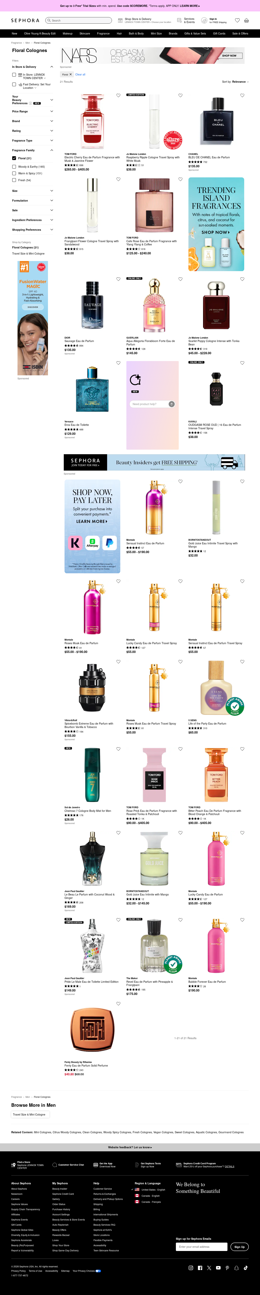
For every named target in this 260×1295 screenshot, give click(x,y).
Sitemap (65, 1270)
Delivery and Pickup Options (108, 1198)
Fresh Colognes (142, 1132)
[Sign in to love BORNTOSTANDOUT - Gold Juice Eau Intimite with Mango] (180, 832)
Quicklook (92, 147)
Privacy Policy (18, 1270)
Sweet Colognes (184, 1132)
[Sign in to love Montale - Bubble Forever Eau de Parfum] (242, 919)
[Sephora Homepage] (25, 20)
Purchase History (61, 1209)
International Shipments (105, 1214)
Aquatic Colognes (206, 1132)
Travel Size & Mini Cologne (28, 253)
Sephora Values (19, 1204)
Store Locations (101, 1235)
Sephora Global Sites (22, 1229)
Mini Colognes (42, 1132)
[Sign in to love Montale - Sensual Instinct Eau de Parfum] (180, 481)
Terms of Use (35, 1270)
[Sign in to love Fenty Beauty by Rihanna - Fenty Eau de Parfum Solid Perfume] (118, 1003)
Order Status (58, 1204)
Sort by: (234, 81)
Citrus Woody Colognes (67, 1132)
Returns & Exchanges (104, 1193)
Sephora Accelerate (21, 1240)
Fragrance (103, 33)
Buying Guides (101, 1219)
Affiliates (15, 1214)
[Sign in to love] (242, 95)
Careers (15, 1198)
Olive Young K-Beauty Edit (40, 33)
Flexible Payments (102, 1240)
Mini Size (156, 33)
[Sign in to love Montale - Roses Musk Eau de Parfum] (118, 581)
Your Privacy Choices (84, 1270)
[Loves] (237, 20)
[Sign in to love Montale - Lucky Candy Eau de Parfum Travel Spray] (180, 581)
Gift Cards (219, 33)
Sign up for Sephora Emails (193, 1239)
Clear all (80, 74)
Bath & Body (136, 33)
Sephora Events (19, 1219)
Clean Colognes (92, 1132)
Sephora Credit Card (63, 1193)
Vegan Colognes (163, 1132)
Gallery (56, 1198)
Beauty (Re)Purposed (22, 1245)
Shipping (98, 1204)
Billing (96, 1209)
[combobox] (78, 20)
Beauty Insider (59, 1188)
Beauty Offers (59, 1229)
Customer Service (102, 1188)
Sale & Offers (240, 33)
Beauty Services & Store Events (68, 1219)
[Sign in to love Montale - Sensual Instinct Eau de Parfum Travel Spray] (242, 581)
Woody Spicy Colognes (117, 1132)
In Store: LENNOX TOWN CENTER (34, 76)
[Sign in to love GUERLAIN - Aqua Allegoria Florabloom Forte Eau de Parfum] (180, 279)
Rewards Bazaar (61, 1235)
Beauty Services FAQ (104, 1224)
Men (28, 42)
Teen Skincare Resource (106, 1250)
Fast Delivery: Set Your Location (37, 86)
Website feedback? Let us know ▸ (130, 1147)
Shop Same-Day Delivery (65, 1250)
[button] (30, 103)
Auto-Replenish (60, 1224)
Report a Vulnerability (22, 1250)
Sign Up (239, 1247)
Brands (173, 33)
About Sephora (19, 1188)
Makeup (68, 33)
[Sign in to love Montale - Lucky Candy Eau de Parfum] (242, 832)
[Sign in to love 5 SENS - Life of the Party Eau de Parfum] (242, 661)
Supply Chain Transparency (25, 1209)
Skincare (85, 33)
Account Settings (61, 1214)
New (14, 33)
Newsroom (16, 1193)
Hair (119, 33)
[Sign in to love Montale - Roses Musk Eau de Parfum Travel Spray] (180, 661)
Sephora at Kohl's (102, 1229)
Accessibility (99, 1245)
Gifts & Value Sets (195, 33)
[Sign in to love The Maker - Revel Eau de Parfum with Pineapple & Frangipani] (180, 919)
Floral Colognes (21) (25, 247)
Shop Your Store (60, 1245)
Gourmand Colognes (231, 1132)
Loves (55, 1240)
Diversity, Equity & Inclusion (25, 1235)
